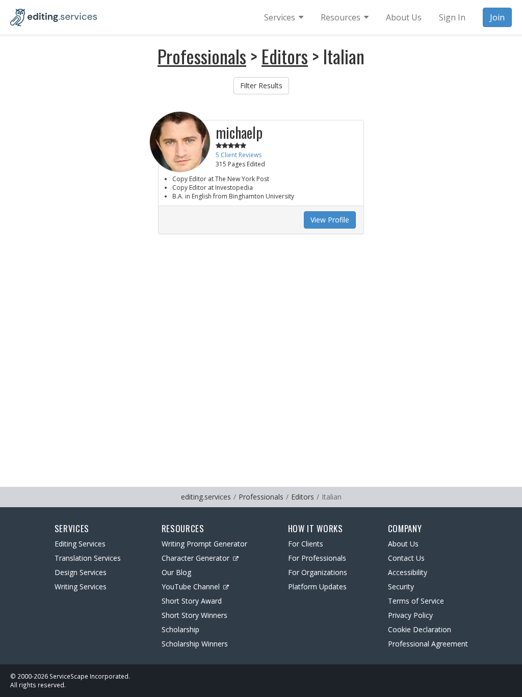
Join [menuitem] (497, 17)
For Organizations (317, 572)
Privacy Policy (410, 615)
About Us (403, 544)
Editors (285, 55)
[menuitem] (283, 17)
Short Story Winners (194, 615)
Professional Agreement (428, 644)
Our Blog (176, 572)
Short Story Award (192, 601)
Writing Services (81, 586)
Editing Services (80, 544)
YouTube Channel (191, 586)
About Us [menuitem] (404, 17)
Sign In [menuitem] (452, 17)
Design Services (81, 572)
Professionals (202, 55)
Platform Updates (317, 586)
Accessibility (407, 572)
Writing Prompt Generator (204, 544)
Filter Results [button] (261, 85)
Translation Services (88, 558)
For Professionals (317, 558)
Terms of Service (416, 601)
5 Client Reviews (239, 155)
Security (401, 586)
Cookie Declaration (419, 629)
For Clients (305, 544)
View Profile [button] (329, 220)
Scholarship (180, 629)
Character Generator (195, 558)
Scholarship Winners (195, 644)
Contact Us (406, 558)
